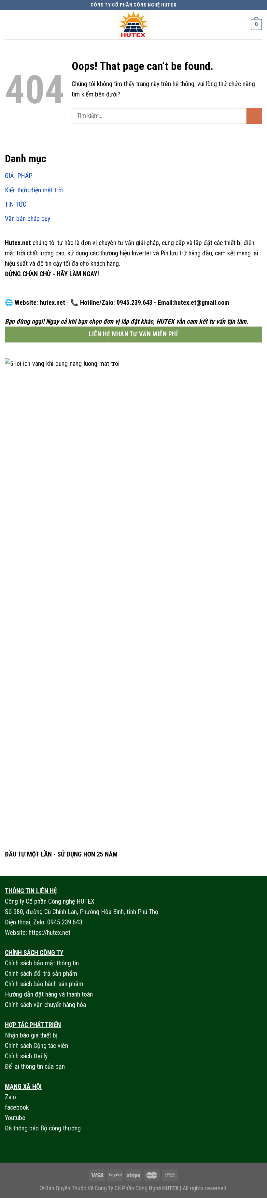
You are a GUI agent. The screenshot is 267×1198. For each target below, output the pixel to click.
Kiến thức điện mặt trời (34, 190)
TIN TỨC (15, 204)
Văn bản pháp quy (27, 219)
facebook (17, 1107)
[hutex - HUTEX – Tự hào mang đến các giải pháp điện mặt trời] (133, 24)
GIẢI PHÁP (18, 176)
